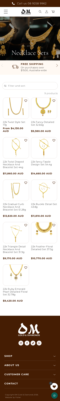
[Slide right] (57, 66)
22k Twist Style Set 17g (14, 123)
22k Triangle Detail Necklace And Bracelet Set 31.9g (14, 249)
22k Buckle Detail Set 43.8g (44, 205)
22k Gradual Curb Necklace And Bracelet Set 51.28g (14, 207)
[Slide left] (3, 66)
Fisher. (18, 397)
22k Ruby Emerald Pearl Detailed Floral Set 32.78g (15, 292)
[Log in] (46, 11)
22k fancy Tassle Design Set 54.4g (41, 163)
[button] (6, 11)
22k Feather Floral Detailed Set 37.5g (42, 248)
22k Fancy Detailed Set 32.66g (42, 123)
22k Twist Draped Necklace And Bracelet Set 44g (13, 164)
